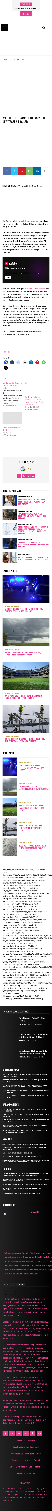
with (6, 449)
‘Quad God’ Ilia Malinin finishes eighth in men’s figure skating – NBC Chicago (33, 544)
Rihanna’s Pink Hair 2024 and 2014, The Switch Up (21, 1193)
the (25, 446)
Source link (6, 351)
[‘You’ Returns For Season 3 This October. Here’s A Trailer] (14, 394)
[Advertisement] (26, 88)
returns (7, 446)
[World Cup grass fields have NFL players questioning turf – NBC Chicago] (26, 676)
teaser (17, 446)
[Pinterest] (22, 171)
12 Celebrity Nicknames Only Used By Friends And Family (33, 1052)
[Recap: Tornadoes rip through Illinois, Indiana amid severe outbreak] (26, 632)
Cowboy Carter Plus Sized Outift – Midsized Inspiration (25, 1184)
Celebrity (14, 442)
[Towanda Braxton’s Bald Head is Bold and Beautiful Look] (10, 1039)
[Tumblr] (32, 1433)
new (31, 442)
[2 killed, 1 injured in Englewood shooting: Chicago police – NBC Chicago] (26, 589)
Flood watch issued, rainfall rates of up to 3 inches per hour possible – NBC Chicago (33, 848)
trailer (33, 446)
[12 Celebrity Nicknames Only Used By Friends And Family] (10, 1056)
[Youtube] (33, 476)
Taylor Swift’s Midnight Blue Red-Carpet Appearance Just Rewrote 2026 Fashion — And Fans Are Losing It (25, 1174)
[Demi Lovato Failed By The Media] (10, 1023)
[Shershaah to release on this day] (12, 418)
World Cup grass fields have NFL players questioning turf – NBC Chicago (23, 696)
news (39, 442)
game (24, 442)
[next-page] (8, 860)
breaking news (12, 606)
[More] (45, 171)
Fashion (22, 1040)
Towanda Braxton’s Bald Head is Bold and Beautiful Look (33, 1035)
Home (5, 59)
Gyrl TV (13, 1466)
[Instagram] (24, 476)
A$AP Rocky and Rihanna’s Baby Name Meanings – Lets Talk (25, 1144)
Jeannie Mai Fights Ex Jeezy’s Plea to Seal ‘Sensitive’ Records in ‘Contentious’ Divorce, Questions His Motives (26, 1161)
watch (43, 446)
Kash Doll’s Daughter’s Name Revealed (17, 1153)
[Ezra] (23, 468)
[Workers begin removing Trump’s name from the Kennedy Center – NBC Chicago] (26, 719)
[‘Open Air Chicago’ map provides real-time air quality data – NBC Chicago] (10, 514)
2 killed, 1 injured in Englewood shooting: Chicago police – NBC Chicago (24, 610)
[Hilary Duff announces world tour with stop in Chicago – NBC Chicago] (10, 557)
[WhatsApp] (29, 171)
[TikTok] (26, 1433)
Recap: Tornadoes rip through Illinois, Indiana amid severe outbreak (23, 653)
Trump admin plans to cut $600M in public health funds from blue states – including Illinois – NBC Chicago (33, 530)
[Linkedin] (37, 171)
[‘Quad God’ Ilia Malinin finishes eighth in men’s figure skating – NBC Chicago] (10, 543)
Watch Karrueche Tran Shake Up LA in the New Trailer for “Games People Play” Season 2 (34, 400)
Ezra (29, 469)
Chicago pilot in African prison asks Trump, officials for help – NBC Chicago (32, 501)
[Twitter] (14, 171)
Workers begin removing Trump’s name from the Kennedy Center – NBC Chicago (25, 740)
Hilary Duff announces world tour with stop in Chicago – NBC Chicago (33, 558)
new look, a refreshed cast (29, 221)
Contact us (9, 1205)
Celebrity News (17, 59)
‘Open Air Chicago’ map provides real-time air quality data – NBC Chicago (32, 515)
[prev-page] (4, 860)
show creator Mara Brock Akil (35, 288)
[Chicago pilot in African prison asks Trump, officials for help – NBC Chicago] (10, 500)
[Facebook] (7, 171)
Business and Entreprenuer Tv (30, 1466)
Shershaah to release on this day (11, 428)
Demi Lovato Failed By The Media (32, 1019)
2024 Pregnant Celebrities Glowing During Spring (22, 1157)
